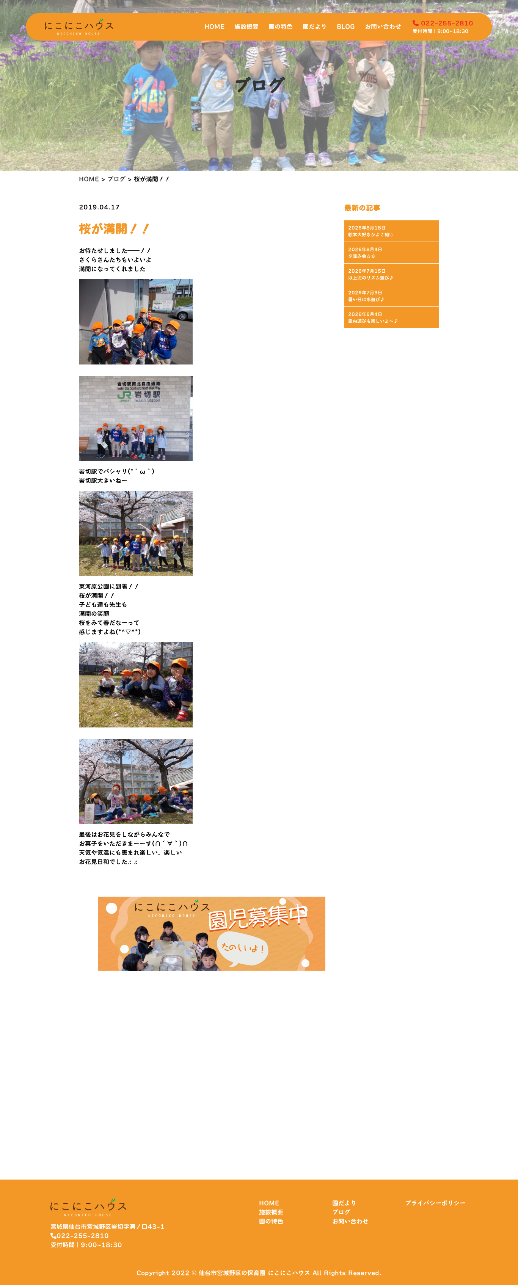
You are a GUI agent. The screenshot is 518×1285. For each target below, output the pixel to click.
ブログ (341, 1212)
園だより (315, 27)
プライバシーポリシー (435, 1203)
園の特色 (280, 27)
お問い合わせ (383, 27)
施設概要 (246, 27)
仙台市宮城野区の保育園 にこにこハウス (254, 1273)
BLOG (346, 27)
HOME (214, 27)
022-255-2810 (446, 23)
